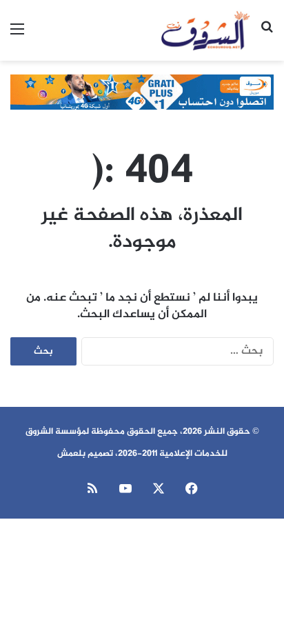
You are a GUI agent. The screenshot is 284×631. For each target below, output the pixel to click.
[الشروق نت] (205, 30)
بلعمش (71, 453)
